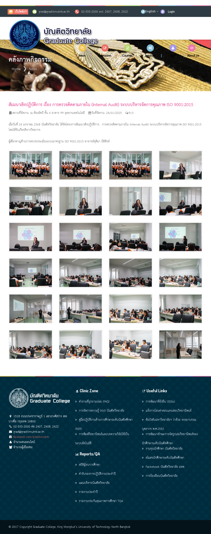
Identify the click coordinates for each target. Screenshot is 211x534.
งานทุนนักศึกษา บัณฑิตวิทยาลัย (164, 449)
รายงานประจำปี (88, 492)
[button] (82, 51)
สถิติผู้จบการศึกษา (89, 465)
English (150, 11)
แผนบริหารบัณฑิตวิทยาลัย (94, 483)
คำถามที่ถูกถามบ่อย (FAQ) (94, 402)
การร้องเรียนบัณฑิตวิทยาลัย (162, 476)
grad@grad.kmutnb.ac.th (54, 12)
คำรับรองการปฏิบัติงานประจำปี (97, 474)
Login (171, 12)
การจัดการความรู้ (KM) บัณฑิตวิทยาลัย (101, 411)
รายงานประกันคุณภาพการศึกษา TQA (101, 501)
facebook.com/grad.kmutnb (31, 437)
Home (16, 69)
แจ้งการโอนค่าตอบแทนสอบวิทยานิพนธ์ (168, 411)
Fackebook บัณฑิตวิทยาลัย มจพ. (165, 467)
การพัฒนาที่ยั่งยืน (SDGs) (160, 402)
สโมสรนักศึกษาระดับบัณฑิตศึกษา (165, 458)
